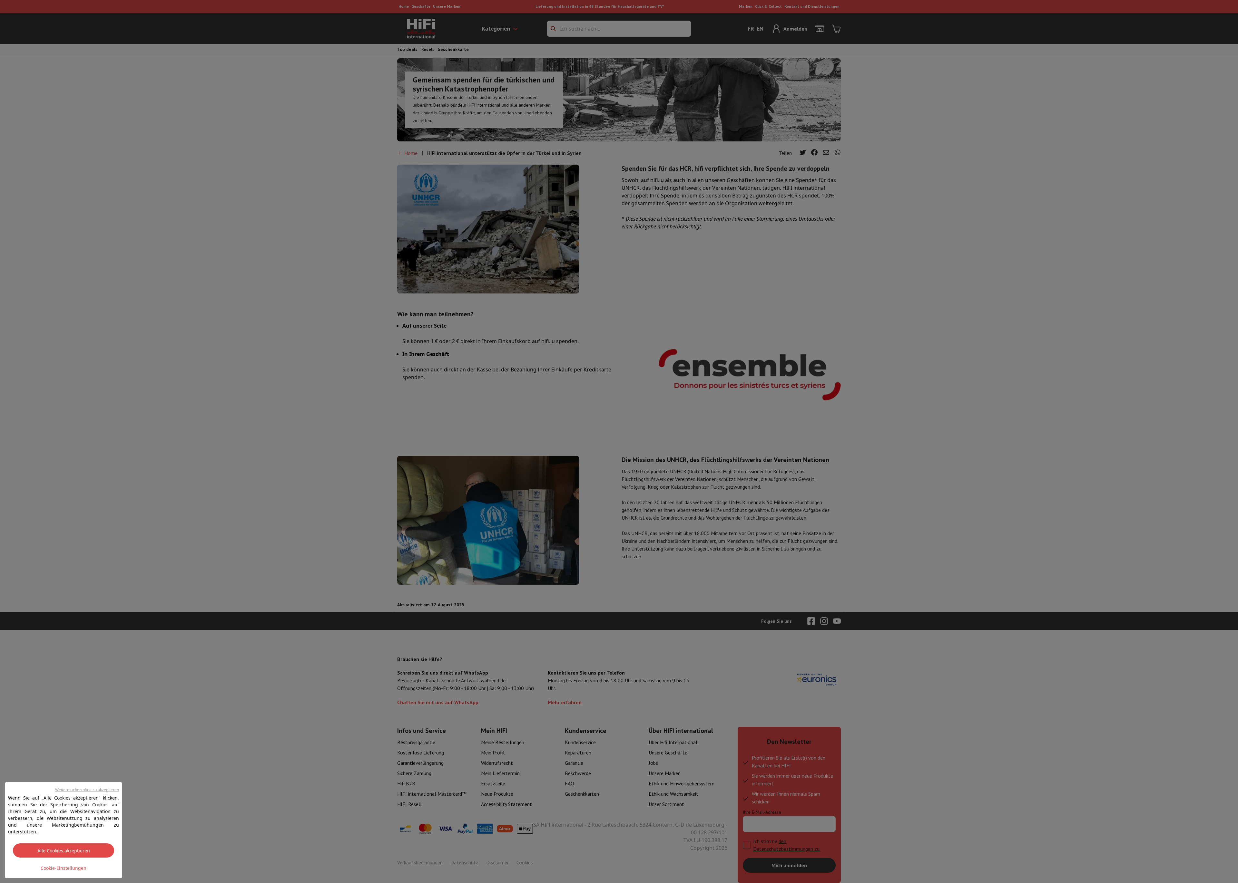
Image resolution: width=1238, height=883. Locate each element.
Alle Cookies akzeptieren (63, 851)
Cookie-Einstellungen (63, 868)
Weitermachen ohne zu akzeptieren (87, 789)
